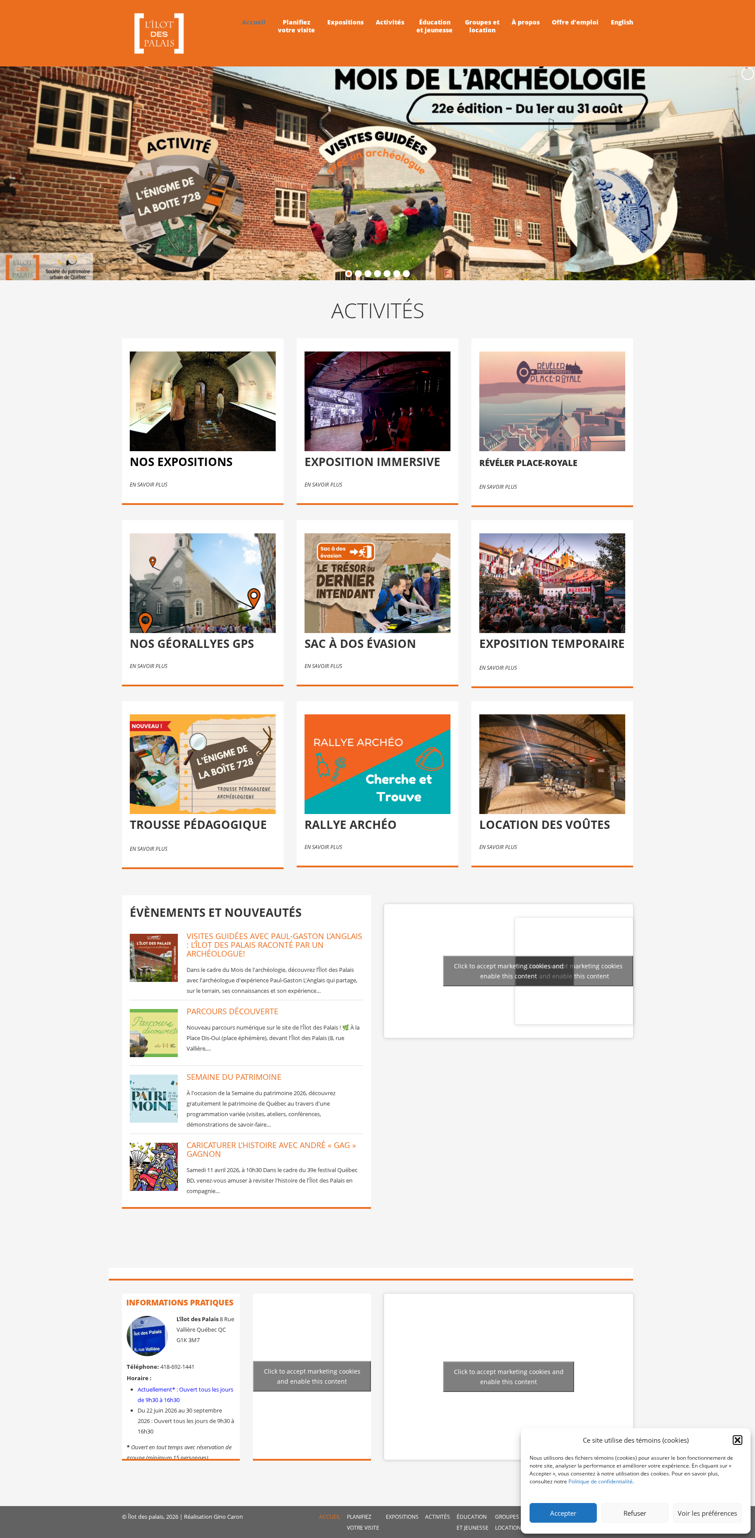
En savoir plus (148, 484)
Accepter (563, 1513)
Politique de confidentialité (600, 1481)
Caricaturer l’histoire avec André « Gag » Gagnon (271, 1149)
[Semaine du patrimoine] (154, 1099)
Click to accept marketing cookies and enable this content (574, 971)
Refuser (634, 1513)
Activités (390, 22)
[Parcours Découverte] (154, 1033)
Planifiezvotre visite (296, 26)
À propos (526, 22)
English (622, 22)
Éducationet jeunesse (434, 26)
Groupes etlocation (482, 26)
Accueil (254, 22)
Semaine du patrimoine (234, 1077)
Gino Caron (228, 1517)
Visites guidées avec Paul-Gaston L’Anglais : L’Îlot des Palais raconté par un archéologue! (274, 945)
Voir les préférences (707, 1513)
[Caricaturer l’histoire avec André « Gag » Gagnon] (154, 1167)
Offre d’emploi (575, 22)
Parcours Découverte (232, 1011)
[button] (737, 1440)
